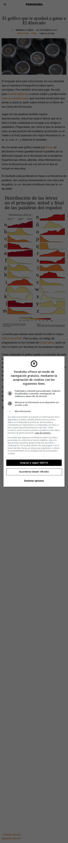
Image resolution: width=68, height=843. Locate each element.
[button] (34, 411)
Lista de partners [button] (43, 432)
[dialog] (34, 421)
